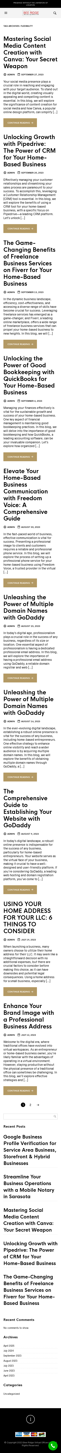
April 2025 (8, 1345)
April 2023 (8, 1375)
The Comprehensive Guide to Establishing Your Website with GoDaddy (27, 808)
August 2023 (10, 1360)
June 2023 (9, 1370)
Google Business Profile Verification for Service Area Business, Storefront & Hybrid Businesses (29, 1150)
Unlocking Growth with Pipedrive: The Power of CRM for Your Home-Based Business (29, 151)
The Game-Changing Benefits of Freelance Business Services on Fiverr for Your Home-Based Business (29, 263)
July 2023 (8, 1365)
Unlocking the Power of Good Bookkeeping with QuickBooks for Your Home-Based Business (29, 375)
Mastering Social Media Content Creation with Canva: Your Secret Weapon (30, 52)
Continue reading (18, 123)
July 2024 (8, 1350)
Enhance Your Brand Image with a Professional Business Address (28, 1016)
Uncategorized (11, 1393)
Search (55, 1116)
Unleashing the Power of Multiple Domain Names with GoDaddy (28, 607)
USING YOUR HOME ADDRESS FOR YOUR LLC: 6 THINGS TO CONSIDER (27, 918)
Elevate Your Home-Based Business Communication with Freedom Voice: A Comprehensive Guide (25, 495)
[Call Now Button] (53, 1445)
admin (11, 74)
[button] (6, 13)
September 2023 (12, 1355)
